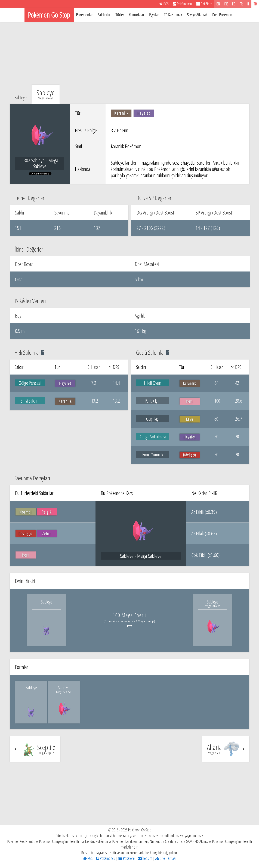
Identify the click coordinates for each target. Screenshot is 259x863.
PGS (90, 858)
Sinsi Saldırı (29, 400)
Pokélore (128, 858)
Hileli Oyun (152, 382)
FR (241, 3)
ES (233, 3)
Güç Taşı (152, 418)
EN (218, 3)
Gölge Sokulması (153, 436)
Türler (119, 14)
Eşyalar (154, 14)
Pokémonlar (84, 14)
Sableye (21, 97)
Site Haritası (167, 858)
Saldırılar (104, 14)
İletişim (147, 858)
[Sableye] (46, 637)
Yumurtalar (136, 14)
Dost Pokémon (222, 14)
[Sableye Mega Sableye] (212, 637)
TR (255, 3)
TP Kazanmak (173, 14)
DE (226, 3)
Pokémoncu (107, 858)
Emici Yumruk (152, 454)
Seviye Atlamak (197, 14)
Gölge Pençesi (29, 382)
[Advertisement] (129, 53)
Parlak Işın (153, 400)
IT (248, 3)
